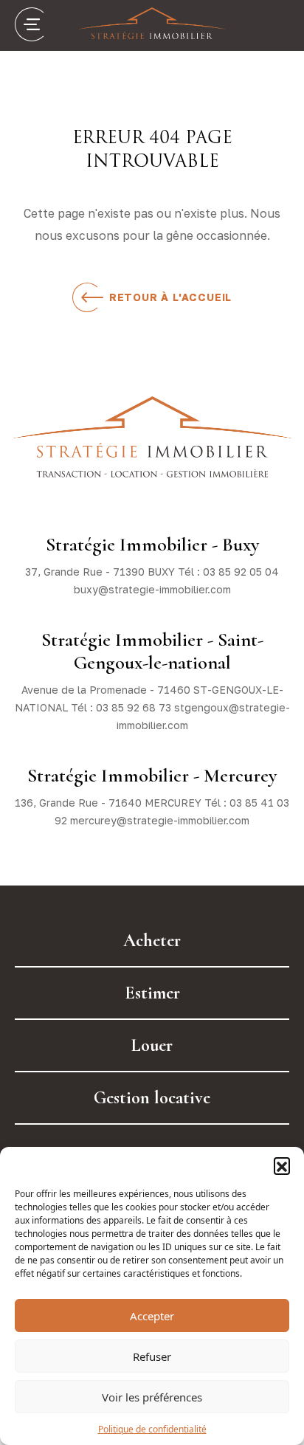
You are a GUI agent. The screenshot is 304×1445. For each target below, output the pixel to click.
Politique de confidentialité (152, 1429)
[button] (281, 1165)
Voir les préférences (152, 1397)
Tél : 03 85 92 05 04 (228, 571)
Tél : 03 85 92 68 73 (121, 707)
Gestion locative (152, 1097)
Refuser (152, 1356)
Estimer (152, 993)
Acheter (152, 940)
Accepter (152, 1315)
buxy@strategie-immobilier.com (152, 589)
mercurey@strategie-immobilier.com (159, 820)
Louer (152, 1045)
